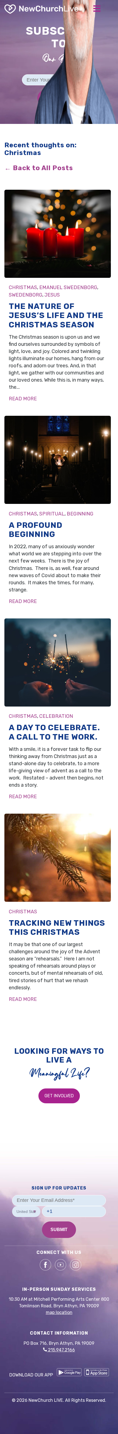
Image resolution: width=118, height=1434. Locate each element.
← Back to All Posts (38, 168)
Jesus (52, 295)
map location (59, 1312)
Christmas (23, 287)
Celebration (56, 716)
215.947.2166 (61, 1349)
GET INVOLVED (59, 1095)
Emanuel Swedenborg (68, 287)
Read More (23, 399)
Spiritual (51, 514)
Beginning (80, 514)
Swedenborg (25, 295)
